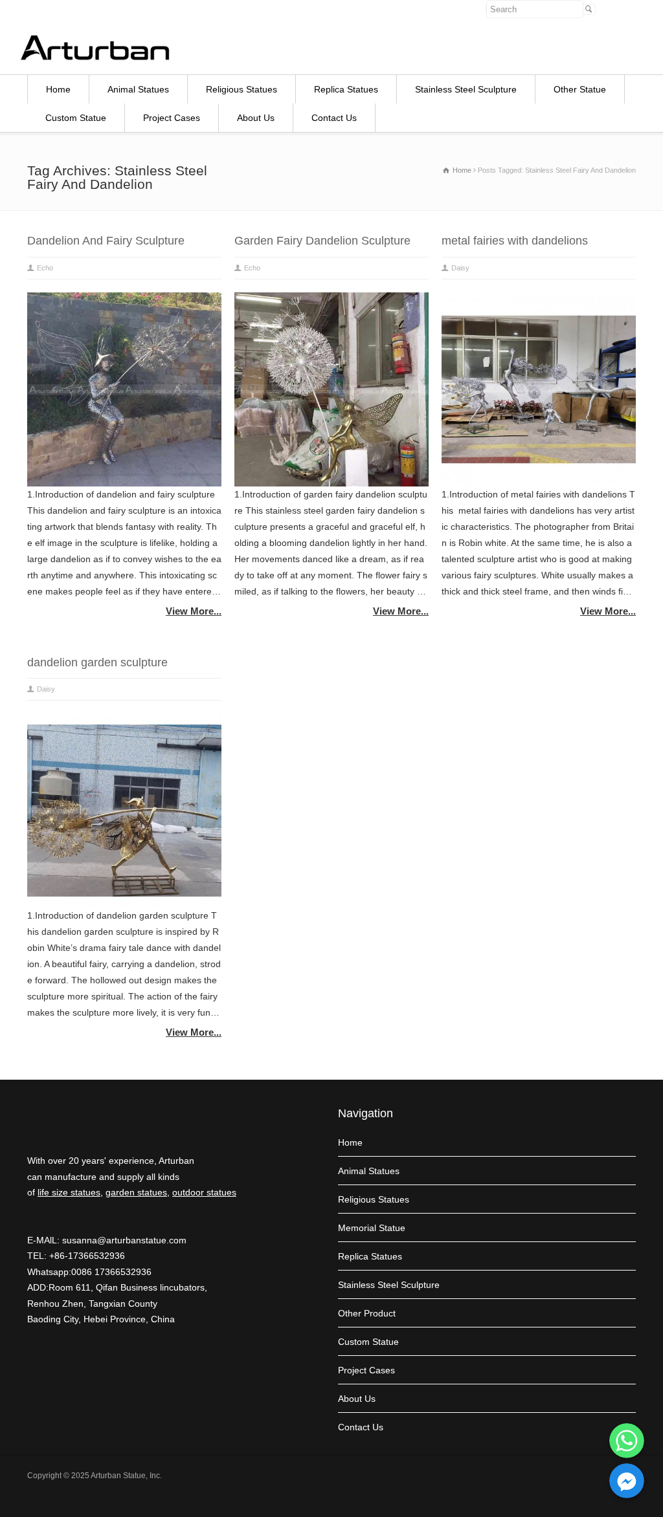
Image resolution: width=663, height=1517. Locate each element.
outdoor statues (204, 1192)
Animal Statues (138, 89)
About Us (256, 118)
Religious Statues (241, 89)
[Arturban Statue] (95, 57)
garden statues (136, 1192)
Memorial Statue (371, 1228)
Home (58, 89)
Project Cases (171, 118)
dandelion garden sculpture (97, 662)
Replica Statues (346, 89)
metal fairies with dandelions (515, 240)
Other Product (367, 1313)
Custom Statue (75, 118)
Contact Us (334, 118)
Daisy (460, 268)
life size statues (69, 1192)
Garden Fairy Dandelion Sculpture (322, 240)
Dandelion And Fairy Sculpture (106, 240)
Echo (45, 268)
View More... (193, 611)
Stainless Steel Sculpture (466, 89)
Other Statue (580, 89)
